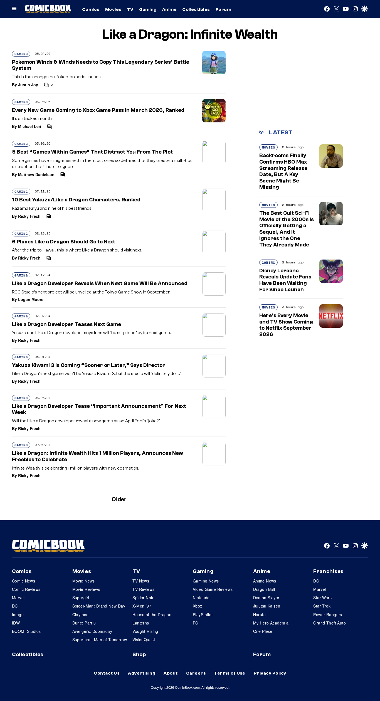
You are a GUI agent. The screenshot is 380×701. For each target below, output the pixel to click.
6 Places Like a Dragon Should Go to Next (63, 242)
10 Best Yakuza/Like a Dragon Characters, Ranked (76, 200)
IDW (16, 623)
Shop (139, 654)
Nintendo (201, 597)
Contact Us (107, 673)
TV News (140, 581)
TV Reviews (143, 589)
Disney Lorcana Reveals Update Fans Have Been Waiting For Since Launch (285, 280)
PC (195, 623)
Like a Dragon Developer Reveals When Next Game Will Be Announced (99, 283)
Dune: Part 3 (84, 623)
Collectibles (196, 9)
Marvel (18, 597)
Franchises (328, 571)
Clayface (80, 614)
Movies (113, 9)
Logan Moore (30, 299)
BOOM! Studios (26, 631)
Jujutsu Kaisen (266, 606)
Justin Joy (28, 84)
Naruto (259, 614)
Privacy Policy (270, 673)
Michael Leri (29, 126)
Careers (196, 673)
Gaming (148, 9)
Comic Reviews (26, 589)
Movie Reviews (86, 589)
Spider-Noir (143, 597)
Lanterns (140, 623)
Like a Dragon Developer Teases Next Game (66, 324)
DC (15, 606)
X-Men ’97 (141, 606)
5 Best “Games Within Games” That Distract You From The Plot (92, 152)
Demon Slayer (266, 597)
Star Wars (322, 597)
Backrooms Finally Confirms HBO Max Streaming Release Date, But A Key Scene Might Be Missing (283, 171)
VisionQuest (143, 639)
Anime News (264, 581)
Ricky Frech (29, 216)
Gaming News (206, 581)
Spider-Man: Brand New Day (98, 606)
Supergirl (80, 597)
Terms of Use (229, 673)
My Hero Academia (271, 623)
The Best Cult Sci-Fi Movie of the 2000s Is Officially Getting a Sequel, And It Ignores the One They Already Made (286, 229)
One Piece (263, 631)
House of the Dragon (151, 614)
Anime (169, 9)
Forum (223, 9)
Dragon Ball (264, 589)
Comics (91, 9)
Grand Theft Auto (329, 623)
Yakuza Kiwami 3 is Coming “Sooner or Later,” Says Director (88, 365)
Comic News (23, 581)
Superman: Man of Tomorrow (99, 639)
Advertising (141, 673)
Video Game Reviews (213, 589)
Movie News (83, 581)
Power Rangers (327, 614)
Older (119, 499)
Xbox (197, 606)
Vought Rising (145, 631)
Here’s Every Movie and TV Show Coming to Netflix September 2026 (286, 324)
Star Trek (321, 606)
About (170, 673)
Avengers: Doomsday (92, 631)
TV (130, 9)
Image (18, 614)
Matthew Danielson (36, 174)
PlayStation (203, 614)
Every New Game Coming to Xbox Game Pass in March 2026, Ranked (98, 110)
